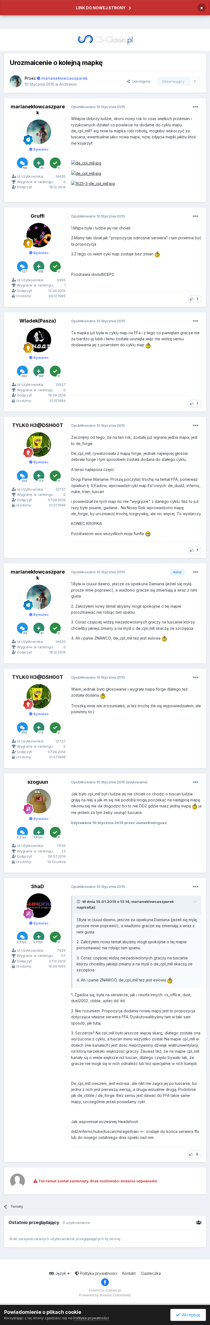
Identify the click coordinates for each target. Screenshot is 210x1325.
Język (60, 1273)
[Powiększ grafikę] (86, 163)
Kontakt (129, 1273)
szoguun (37, 782)
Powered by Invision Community (105, 1295)
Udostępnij (140, 81)
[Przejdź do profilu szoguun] (39, 801)
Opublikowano (98, 107)
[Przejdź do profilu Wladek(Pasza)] (39, 340)
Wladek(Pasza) (37, 321)
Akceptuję (190, 1314)
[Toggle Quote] (79, 901)
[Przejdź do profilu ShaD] (39, 905)
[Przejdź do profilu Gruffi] (39, 235)
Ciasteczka (151, 1273)
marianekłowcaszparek (38, 109)
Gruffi (38, 216)
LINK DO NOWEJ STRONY (101, 7)
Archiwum (68, 84)
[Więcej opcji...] (195, 107)
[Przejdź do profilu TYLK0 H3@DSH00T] (39, 444)
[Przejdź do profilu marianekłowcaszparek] (16, 81)
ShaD (37, 886)
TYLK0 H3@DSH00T (37, 425)
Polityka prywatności (98, 1273)
